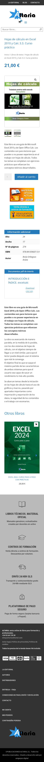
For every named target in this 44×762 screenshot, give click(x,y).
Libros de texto (17, 54)
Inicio (6, 54)
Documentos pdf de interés (21, 271)
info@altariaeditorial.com (12, 638)
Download (30, 290)
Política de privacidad (19, 642)
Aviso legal (6, 642)
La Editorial (13, 3)
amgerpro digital (22, 758)
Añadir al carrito (26, 176)
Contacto (35, 3)
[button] (35, 80)
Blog (25, 3)
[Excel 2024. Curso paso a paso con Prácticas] (22, 473)
